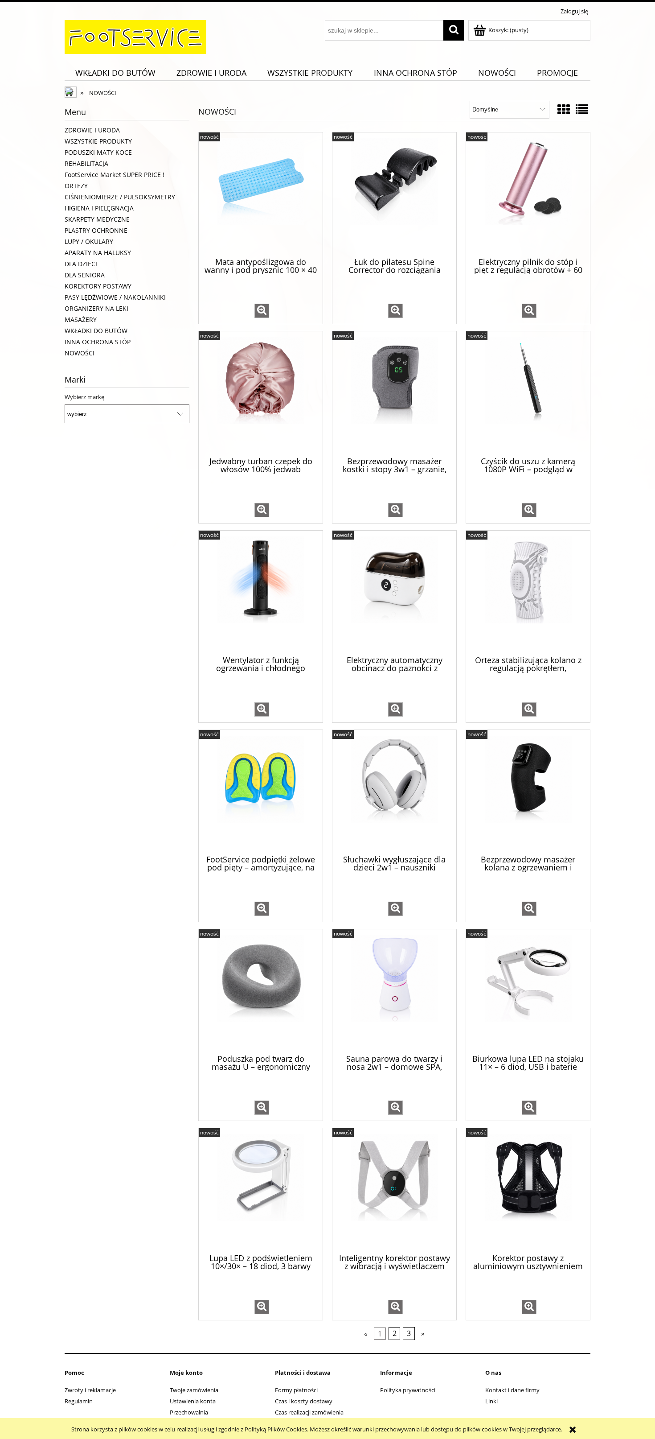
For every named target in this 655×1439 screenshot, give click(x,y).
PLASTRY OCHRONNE (96, 230)
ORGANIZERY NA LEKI (96, 308)
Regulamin (79, 1401)
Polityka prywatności (407, 1390)
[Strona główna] (135, 36)
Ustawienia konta (193, 1401)
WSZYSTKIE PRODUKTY (98, 141)
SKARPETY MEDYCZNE (97, 219)
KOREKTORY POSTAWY (98, 286)
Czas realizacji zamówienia (309, 1412)
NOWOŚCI (79, 353)
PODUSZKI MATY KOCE (98, 152)
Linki (491, 1401)
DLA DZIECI (81, 264)
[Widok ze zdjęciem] (563, 109)
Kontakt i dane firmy (512, 1390)
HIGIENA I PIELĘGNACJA (99, 208)
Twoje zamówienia (194, 1390)
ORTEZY (76, 185)
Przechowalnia (189, 1412)
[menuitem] (115, 73)
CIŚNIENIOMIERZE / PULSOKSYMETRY (120, 197)
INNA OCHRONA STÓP (98, 342)
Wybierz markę (84, 397)
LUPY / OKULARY (89, 241)
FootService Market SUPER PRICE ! (114, 174)
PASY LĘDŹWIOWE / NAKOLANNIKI (115, 297)
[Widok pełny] (582, 109)
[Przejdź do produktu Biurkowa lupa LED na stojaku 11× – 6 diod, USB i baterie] (528, 991)
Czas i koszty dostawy (303, 1401)
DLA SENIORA (85, 275)
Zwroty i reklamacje (90, 1390)
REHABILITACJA (86, 163)
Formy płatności (296, 1390)
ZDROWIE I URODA (92, 130)
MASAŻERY (81, 319)
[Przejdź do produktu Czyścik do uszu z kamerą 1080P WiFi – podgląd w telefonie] (528, 393)
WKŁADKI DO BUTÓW (96, 330)
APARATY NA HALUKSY (98, 252)
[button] (261, 311)
